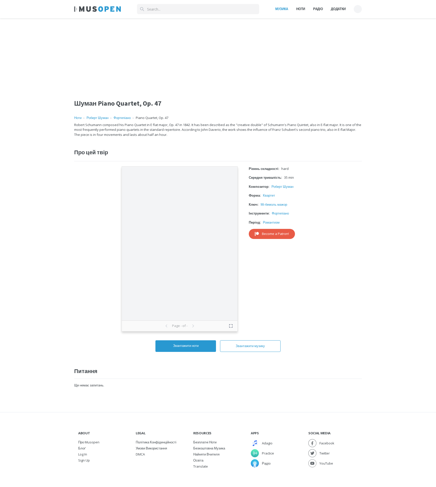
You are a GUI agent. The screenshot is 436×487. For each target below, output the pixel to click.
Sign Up (84, 460)
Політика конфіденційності (156, 442)
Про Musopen (88, 442)
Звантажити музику (250, 346)
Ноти (300, 9)
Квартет (269, 195)
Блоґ (82, 448)
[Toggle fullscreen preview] (230, 325)
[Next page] (193, 325)
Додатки (338, 9)
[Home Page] (97, 9)
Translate (200, 466)
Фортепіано (122, 117)
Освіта (198, 460)
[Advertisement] (218, 53)
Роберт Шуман (97, 117)
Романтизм (271, 222)
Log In (82, 454)
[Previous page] (166, 325)
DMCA (140, 454)
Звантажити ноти (186, 345)
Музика (281, 9)
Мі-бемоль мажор (274, 204)
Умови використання (151, 448)
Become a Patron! (275, 233)
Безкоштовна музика (209, 448)
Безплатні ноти (204, 442)
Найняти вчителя (206, 454)
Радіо (318, 9)
